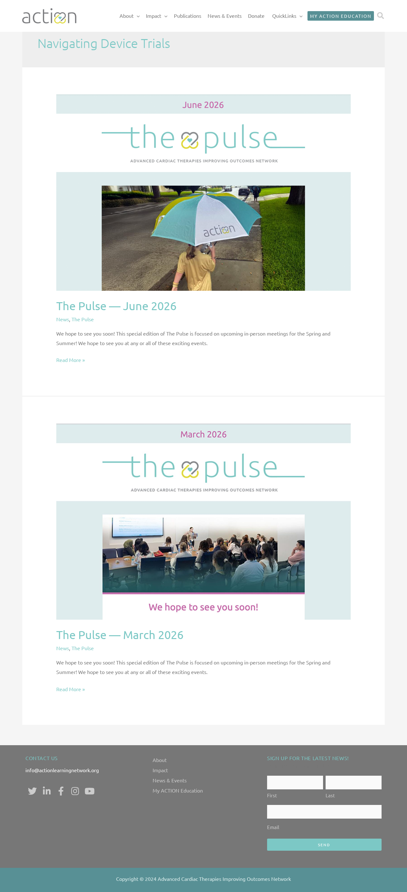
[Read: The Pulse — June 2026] (203, 191)
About (127, 15)
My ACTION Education (178, 790)
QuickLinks (284, 15)
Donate (256, 15)
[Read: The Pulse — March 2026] (203, 520)
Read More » (70, 359)
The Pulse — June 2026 (116, 305)
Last (330, 795)
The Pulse (83, 319)
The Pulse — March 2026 (119, 634)
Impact (153, 15)
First (272, 795)
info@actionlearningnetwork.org (62, 770)
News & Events (225, 15)
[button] (137, 16)
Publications (187, 15)
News (62, 319)
